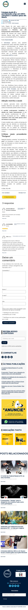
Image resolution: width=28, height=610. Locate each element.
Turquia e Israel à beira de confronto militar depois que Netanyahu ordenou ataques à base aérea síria (13, 392)
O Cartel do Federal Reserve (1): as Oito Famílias (12, 477)
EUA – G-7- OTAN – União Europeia (11, 23)
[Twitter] (8, 357)
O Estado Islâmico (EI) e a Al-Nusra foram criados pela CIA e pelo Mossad (12, 382)
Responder (4, 218)
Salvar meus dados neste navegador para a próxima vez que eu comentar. (14, 309)
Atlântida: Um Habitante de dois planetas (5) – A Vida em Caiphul (12, 527)
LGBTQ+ (11, 55)
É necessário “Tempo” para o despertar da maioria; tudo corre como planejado (12, 373)
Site (3, 301)
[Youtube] (11, 357)
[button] (25, 4)
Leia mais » (3, 481)
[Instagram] (2, 357)
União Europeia (11, 89)
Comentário (6, 270)
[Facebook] (5, 357)
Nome (4, 289)
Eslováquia (7, 42)
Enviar (4, 342)
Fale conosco (14, 581)
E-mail (4, 295)
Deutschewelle (9, 39)
